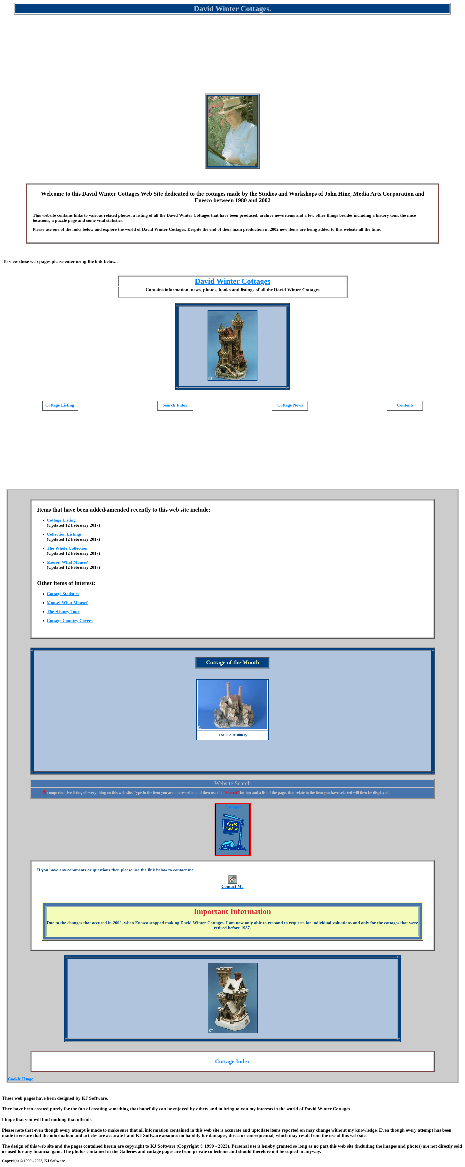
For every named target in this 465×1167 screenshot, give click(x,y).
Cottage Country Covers (70, 620)
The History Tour (63, 611)
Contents (405, 405)
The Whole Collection (67, 548)
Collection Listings (64, 534)
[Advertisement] (232, 57)
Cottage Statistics (63, 593)
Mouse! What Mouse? (67, 562)
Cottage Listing (59, 405)
